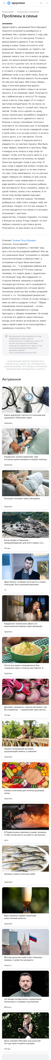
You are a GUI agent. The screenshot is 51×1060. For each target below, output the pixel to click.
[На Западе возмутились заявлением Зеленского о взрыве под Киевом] (25, 990)
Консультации (8, 12)
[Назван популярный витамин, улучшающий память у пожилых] (25, 740)
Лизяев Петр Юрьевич (24, 240)
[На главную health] (17, 3)
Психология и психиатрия (28, 12)
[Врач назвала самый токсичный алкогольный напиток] (25, 906)
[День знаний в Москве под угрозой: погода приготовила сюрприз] (25, 1032)
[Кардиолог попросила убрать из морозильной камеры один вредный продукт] (25, 614)
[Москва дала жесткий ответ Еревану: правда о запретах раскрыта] (25, 948)
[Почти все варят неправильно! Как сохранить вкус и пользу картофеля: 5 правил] (25, 656)
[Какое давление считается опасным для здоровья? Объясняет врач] (25, 406)
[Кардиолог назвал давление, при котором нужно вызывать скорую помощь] (25, 447)
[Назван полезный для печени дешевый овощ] (25, 781)
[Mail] (8, 3)
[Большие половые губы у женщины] (25, 489)
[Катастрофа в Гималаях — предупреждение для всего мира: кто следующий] (25, 531)
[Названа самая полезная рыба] (25, 865)
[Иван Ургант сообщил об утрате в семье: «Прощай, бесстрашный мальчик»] (25, 573)
